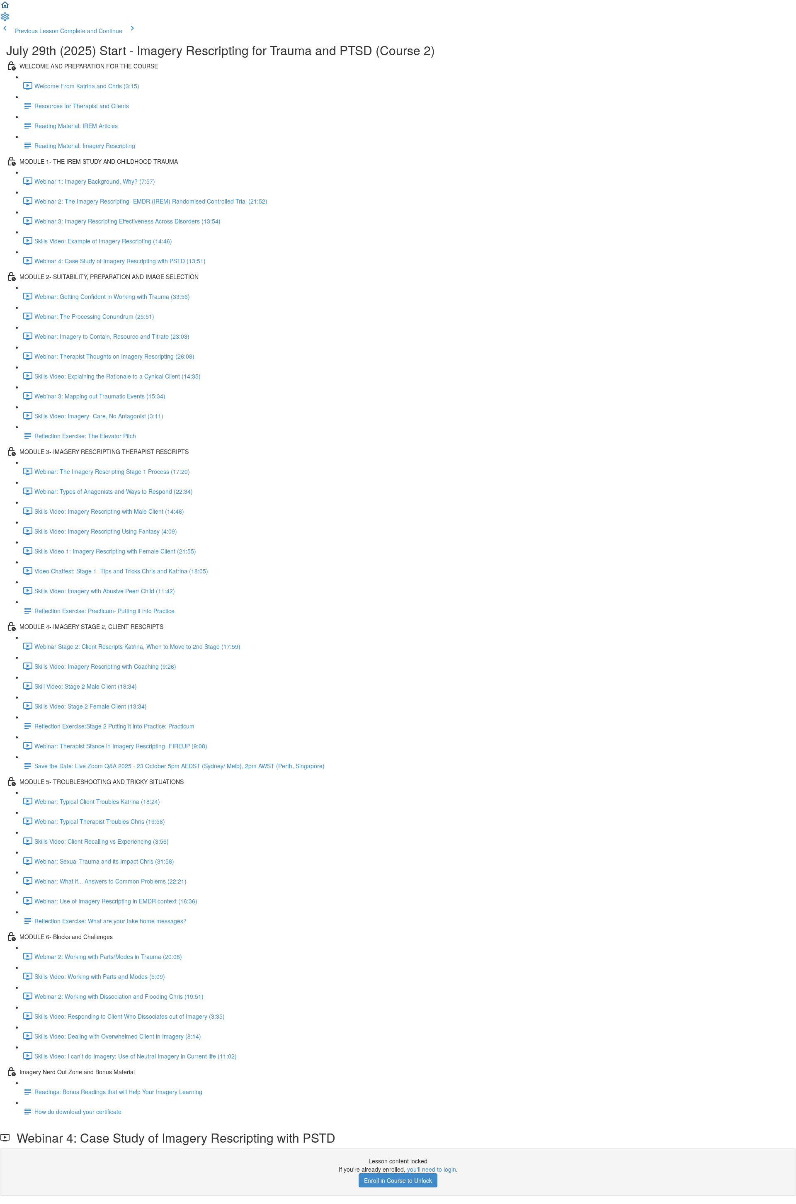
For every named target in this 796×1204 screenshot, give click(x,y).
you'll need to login (431, 1169)
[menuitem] (5, 19)
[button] (5, 7)
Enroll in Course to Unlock (398, 1180)
